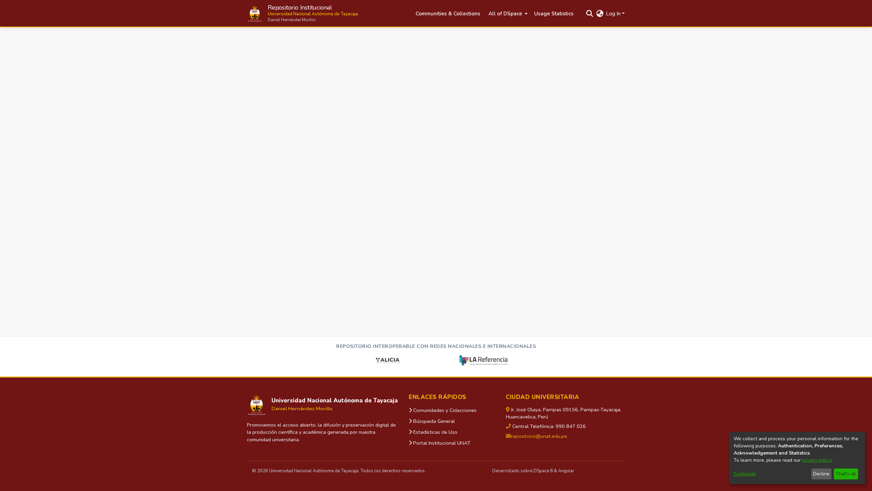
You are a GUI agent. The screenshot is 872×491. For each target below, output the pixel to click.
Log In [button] (614, 13)
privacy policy (816, 460)
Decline (821, 474)
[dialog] (797, 458)
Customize (745, 474)
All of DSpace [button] (505, 13)
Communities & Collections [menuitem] (448, 13)
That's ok (846, 474)
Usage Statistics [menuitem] (554, 13)
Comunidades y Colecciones (444, 410)
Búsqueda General (433, 421)
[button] (302, 13)
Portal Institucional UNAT (441, 443)
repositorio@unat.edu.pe (539, 436)
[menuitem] (507, 14)
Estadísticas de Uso (434, 432)
